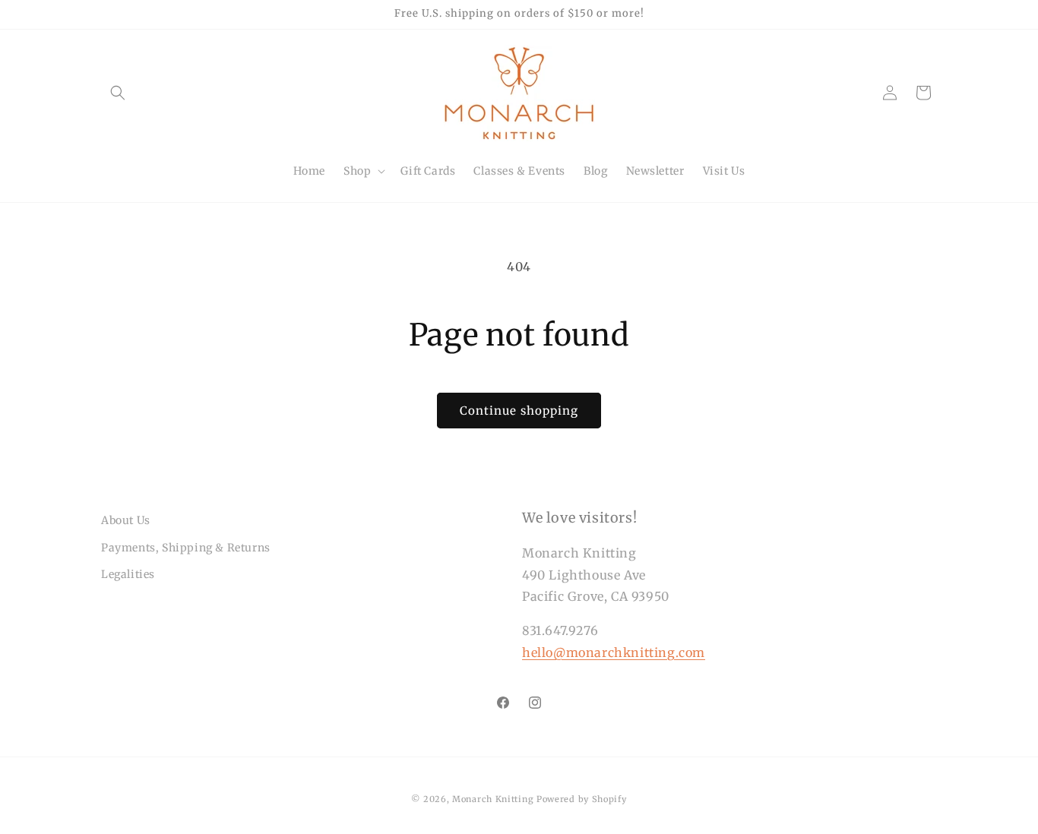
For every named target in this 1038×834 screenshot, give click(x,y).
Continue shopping (519, 410)
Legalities (128, 574)
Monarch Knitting (492, 799)
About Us (125, 520)
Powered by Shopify (581, 799)
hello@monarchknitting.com (613, 652)
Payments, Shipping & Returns (186, 547)
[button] (117, 92)
